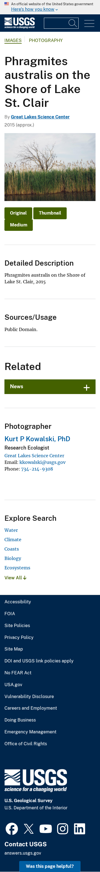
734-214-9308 (37, 469)
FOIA (9, 613)
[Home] (19, 27)
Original (18, 213)
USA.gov (13, 684)
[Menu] (89, 23)
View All (13, 577)
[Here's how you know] (50, 7)
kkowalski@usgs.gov (42, 462)
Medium (18, 225)
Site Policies (17, 625)
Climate (12, 539)
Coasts (11, 549)
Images (13, 40)
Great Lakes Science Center (40, 117)
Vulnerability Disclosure (29, 696)
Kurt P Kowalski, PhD (37, 439)
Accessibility (17, 601)
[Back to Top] (80, 852)
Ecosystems (17, 567)
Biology (12, 558)
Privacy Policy (19, 637)
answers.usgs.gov (22, 853)
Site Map (13, 649)
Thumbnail (50, 213)
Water (11, 530)
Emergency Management (30, 732)
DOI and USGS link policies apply (39, 661)
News (16, 386)
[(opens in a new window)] (11, 828)
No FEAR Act (17, 672)
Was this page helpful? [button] (50, 866)
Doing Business (20, 720)
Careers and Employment (30, 708)
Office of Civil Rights (25, 743)
